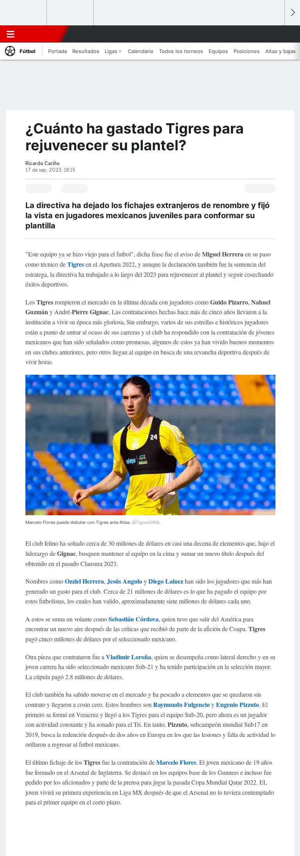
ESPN (41, 34)
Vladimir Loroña (128, 656)
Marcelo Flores (176, 762)
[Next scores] (292, 12)
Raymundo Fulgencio (181, 704)
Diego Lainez (166, 581)
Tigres (76, 264)
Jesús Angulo (124, 581)
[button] (274, 34)
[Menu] (10, 34)
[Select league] (24, 13)
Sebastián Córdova (134, 618)
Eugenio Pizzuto (237, 704)
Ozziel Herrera (84, 581)
